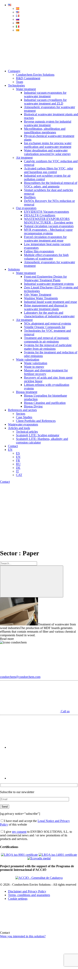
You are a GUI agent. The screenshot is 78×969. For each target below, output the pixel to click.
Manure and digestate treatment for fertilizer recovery (46, 372)
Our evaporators (26, 208)
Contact (13, 446)
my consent (19, 831)
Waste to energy (34, 366)
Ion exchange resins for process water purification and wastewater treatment (47, 144)
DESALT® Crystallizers (39, 215)
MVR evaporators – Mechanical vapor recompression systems (48, 231)
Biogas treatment (26, 392)
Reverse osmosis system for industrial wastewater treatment (47, 123)
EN (10, 449)
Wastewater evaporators (23, 424)
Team (19, 82)
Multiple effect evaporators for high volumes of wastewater (46, 256)
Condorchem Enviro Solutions (35, 74)
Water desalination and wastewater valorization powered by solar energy (47, 152)
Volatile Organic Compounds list (44, 327)
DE (18, 467)
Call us (65, 711)
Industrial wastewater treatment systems (49, 283)
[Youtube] (38, 747)
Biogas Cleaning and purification (45, 402)
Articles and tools (19, 428)
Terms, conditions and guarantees (29, 895)
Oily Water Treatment (37, 294)
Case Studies (24, 417)
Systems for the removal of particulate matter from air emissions (48, 346)
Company (14, 71)
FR (18, 460)
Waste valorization (27, 359)
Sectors (20, 413)
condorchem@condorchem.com (20, 677)
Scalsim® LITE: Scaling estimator (37, 435)
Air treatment (24, 157)
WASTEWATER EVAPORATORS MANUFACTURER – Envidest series (48, 220)
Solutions (14, 269)
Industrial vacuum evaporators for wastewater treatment (45, 94)
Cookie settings (17, 898)
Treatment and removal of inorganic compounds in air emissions (46, 339)
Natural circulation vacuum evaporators (49, 226)
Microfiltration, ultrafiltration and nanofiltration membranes (44, 130)
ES (18, 453)
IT (17, 471)
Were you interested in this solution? (23, 936)
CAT (19, 475)
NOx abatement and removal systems (47, 323)
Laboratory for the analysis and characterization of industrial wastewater (49, 314)
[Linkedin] (38, 778)
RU (18, 464)
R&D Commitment (28, 78)
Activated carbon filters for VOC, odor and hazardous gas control (48, 170)
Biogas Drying (33, 406)
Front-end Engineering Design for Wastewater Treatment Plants (45, 278)
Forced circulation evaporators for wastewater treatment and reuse (45, 238)
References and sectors (22, 410)
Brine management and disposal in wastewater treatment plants (45, 307)
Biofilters (30, 197)
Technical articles (27, 431)
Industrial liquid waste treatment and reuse (50, 302)
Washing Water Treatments (41, 298)
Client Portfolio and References (36, 420)
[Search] (30, 64)
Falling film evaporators (39, 251)
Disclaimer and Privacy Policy (27, 891)
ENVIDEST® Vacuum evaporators (46, 211)
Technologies (16, 85)
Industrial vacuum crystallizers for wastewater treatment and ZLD (45, 101)
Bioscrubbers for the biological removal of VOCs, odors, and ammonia (50, 184)
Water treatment (26, 89)
